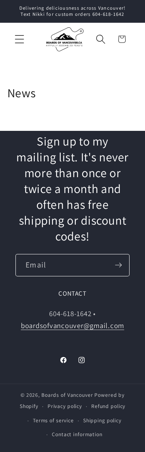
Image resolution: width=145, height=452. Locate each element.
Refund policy (108, 406)
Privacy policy (65, 406)
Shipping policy (102, 420)
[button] (19, 39)
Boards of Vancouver (67, 394)
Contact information (77, 434)
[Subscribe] (118, 265)
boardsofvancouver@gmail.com (72, 325)
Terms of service (53, 420)
